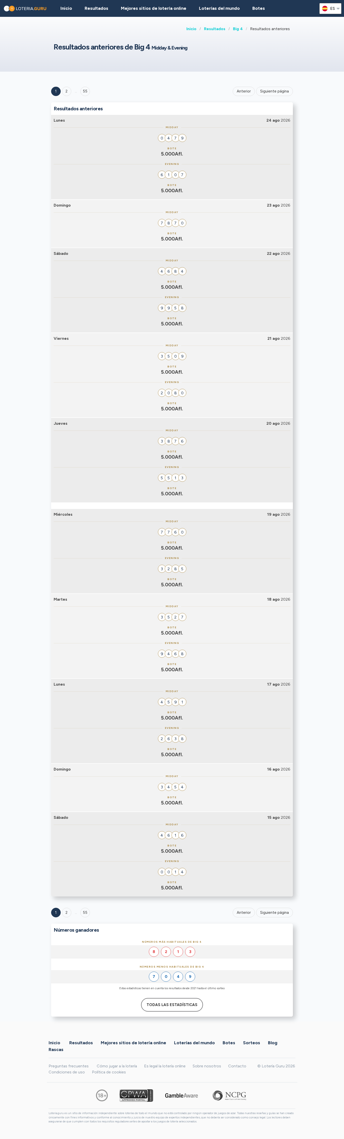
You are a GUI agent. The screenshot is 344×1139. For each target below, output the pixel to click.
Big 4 (238, 28)
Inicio (191, 28)
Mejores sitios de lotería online (153, 8)
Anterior (244, 91)
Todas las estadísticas (172, 1005)
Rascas (56, 1049)
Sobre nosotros (207, 1066)
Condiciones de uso (67, 1072)
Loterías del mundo (219, 8)
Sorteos (251, 1042)
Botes (258, 8)
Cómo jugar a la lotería (117, 1066)
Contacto (237, 1066)
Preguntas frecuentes (69, 1066)
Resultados (214, 28)
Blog (272, 1042)
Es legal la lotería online (165, 1066)
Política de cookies (109, 1072)
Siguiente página (274, 91)
